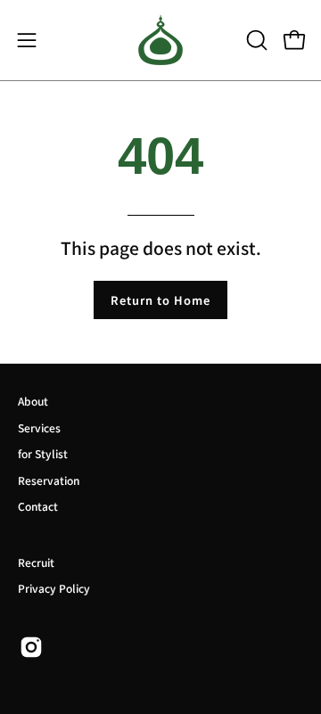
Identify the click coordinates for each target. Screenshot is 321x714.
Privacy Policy (54, 587)
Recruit (36, 562)
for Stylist (43, 453)
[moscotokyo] (160, 40)
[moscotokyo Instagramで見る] (31, 647)
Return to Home (160, 299)
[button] (255, 40)
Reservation (48, 480)
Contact (38, 505)
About (33, 400)
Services (39, 427)
